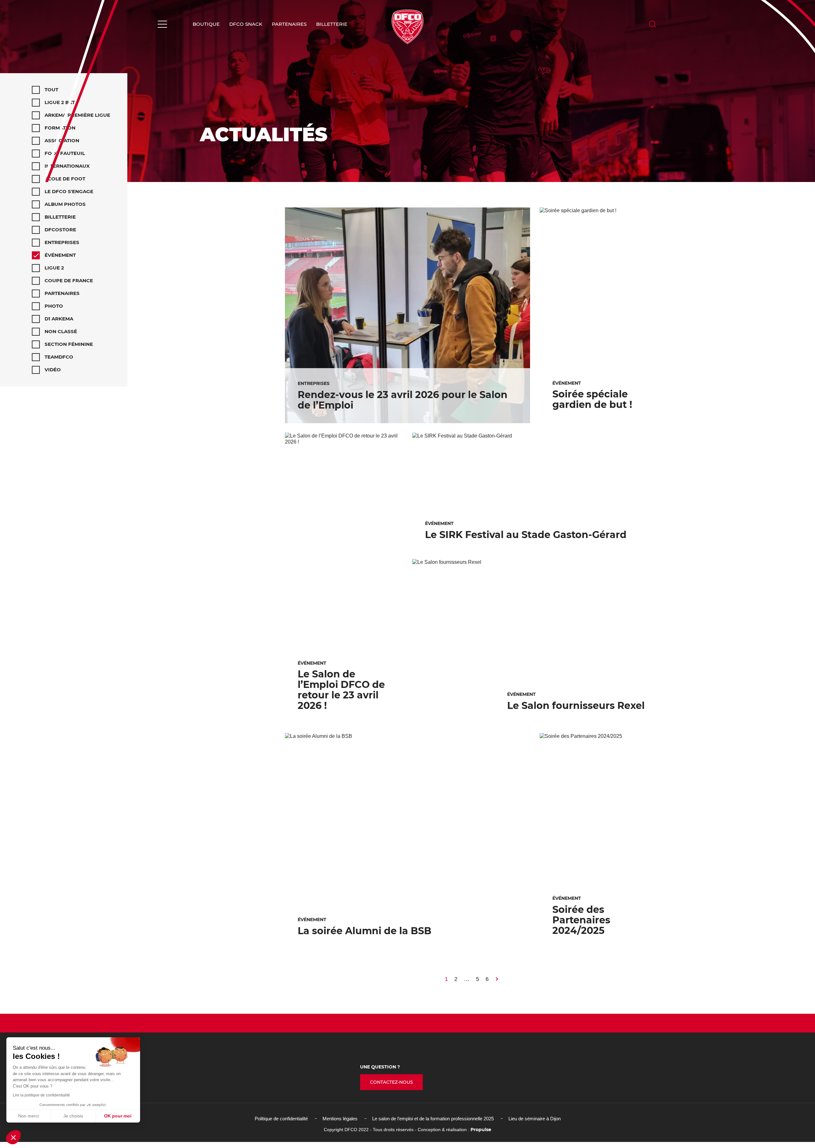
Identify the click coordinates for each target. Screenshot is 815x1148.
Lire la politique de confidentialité (41, 1095)
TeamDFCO (59, 357)
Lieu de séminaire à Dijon (534, 1118)
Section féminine (69, 344)
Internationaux (67, 166)
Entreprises (62, 242)
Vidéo (53, 370)
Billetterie (331, 24)
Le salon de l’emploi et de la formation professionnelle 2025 (433, 1118)
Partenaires (289, 24)
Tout (51, 90)
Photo (54, 306)
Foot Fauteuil (65, 153)
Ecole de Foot (65, 179)
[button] (13, 1137)
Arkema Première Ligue (77, 115)
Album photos (65, 204)
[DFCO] (407, 27)
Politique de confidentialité (281, 1118)
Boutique (206, 24)
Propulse (481, 1129)
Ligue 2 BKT (60, 102)
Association (62, 140)
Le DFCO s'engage (69, 191)
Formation (60, 128)
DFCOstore (60, 230)
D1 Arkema (59, 319)
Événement (60, 255)
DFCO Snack (245, 24)
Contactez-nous (391, 1082)
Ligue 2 (54, 268)
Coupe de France (69, 280)
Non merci (28, 1115)
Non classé (61, 331)
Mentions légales (340, 1118)
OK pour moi (117, 1115)
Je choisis (73, 1115)
